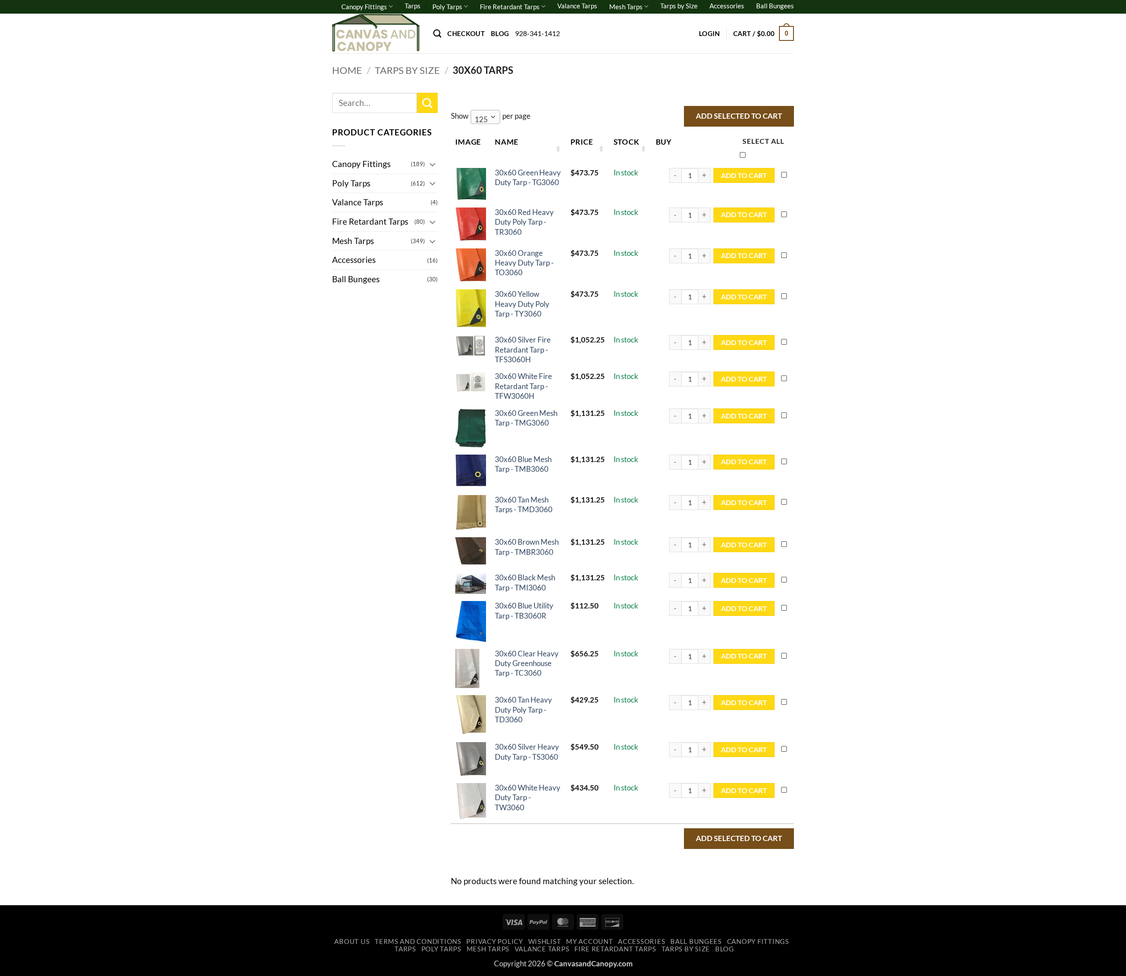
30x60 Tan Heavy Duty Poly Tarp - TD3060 (523, 709)
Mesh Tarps (626, 7)
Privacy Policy (494, 941)
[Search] (437, 33)
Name (507, 141)
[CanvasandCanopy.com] (376, 33)
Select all (763, 141)
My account (589, 941)
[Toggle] (432, 164)
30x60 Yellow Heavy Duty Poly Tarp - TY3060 (522, 303)
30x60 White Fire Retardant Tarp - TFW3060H (523, 386)
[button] (709, 33)
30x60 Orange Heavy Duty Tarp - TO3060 (524, 262)
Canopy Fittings (364, 7)
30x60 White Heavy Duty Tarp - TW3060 (527, 797)
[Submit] (427, 103)
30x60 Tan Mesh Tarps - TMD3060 (523, 504)
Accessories (726, 6)
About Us (351, 941)
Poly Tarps (447, 7)
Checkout (465, 33)
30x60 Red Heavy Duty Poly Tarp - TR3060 (524, 222)
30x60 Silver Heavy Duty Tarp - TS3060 (527, 751)
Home (347, 70)
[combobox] (485, 117)
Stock (627, 141)
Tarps (412, 6)
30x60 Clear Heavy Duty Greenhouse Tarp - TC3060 (527, 663)
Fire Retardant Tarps (510, 7)
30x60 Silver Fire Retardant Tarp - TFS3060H (523, 349)
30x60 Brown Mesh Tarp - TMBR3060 (527, 546)
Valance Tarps (577, 6)
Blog (500, 33)
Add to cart (744, 175)
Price (581, 141)
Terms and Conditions (418, 941)
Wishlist (544, 941)
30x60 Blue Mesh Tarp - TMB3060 (523, 464)
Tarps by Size (679, 6)
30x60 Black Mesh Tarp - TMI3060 (525, 582)
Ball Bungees (775, 6)
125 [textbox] (481, 119)
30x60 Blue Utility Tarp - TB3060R (524, 610)
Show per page (490, 117)
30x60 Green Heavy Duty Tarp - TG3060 (528, 177)
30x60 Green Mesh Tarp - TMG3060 (526, 417)
